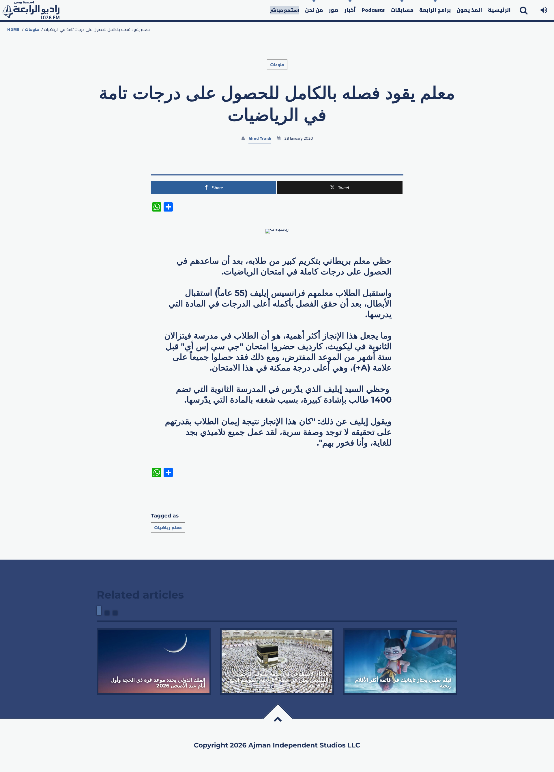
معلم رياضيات (168, 527)
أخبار (350, 10)
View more (154, 661)
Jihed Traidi (259, 138)
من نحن (314, 10)
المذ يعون (469, 10)
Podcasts (373, 10)
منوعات (32, 29)
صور (333, 10)
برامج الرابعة (435, 10)
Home (13, 29)
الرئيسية (499, 10)
